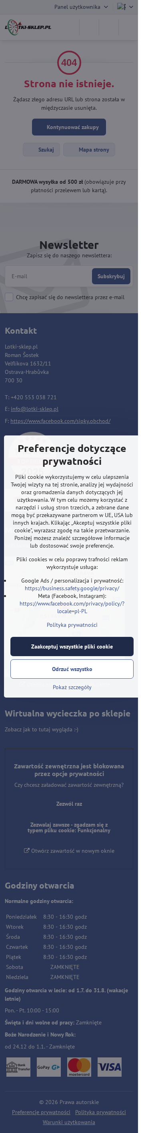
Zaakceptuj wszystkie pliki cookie (72, 646)
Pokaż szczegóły (72, 687)
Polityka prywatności (72, 624)
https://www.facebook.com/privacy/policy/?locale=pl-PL (72, 607)
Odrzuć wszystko (72, 669)
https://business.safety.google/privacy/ (72, 588)
